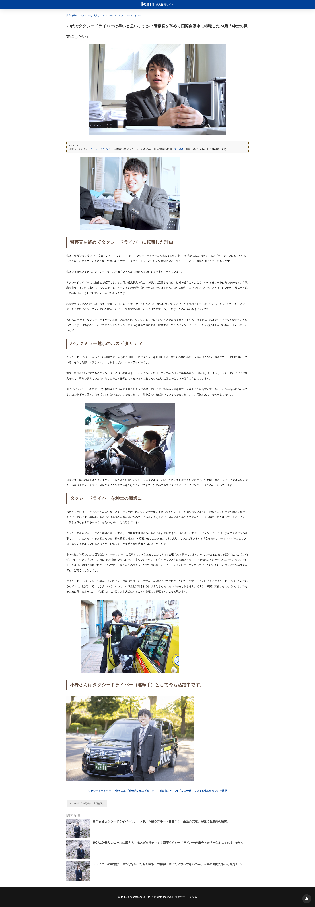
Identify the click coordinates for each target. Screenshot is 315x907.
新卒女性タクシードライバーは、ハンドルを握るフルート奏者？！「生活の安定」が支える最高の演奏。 (161, 821)
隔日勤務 (179, 149)
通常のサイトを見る (186, 896)
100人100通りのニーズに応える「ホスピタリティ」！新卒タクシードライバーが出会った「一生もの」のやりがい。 (169, 842)
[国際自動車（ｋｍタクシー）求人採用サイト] (157, 3)
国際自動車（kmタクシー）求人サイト (85, 15)
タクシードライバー (131, 15)
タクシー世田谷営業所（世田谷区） (86, 803)
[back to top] (306, 898)
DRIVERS (112, 15)
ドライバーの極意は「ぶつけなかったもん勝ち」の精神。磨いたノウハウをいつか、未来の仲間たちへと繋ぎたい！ (168, 864)
